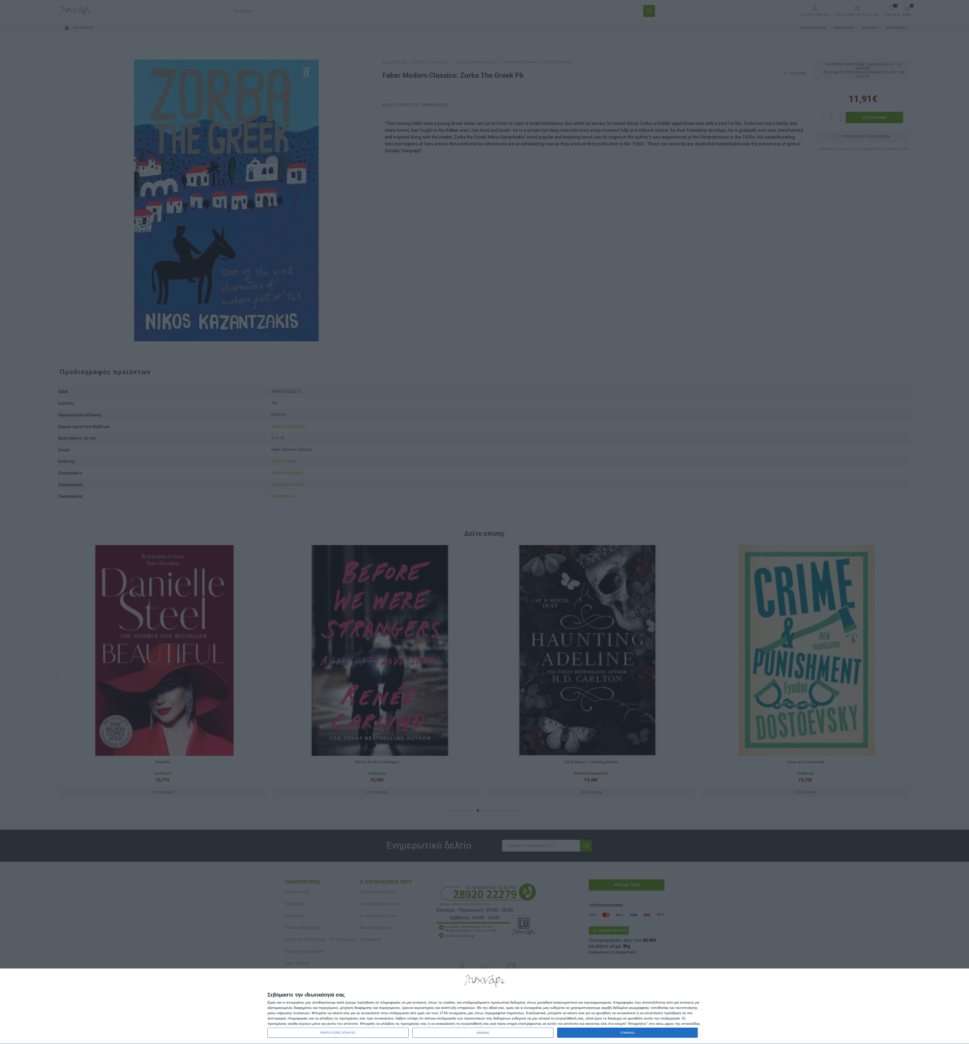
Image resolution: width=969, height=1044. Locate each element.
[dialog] (484, 1006)
